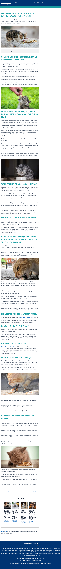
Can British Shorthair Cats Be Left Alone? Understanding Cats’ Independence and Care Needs (32, 514)
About (51, 2)
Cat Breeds (28, 2)
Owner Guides (37, 2)
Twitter (30, 545)
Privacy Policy (30, 543)
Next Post (35, 491)
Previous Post (5, 491)
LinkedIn (21, 545)
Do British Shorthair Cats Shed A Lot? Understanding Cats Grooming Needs (15, 514)
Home (2, 531)
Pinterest (40, 545)
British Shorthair (19, 2)
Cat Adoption (45, 2)
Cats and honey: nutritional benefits (9, 346)
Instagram (35, 545)
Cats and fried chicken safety (25, 317)
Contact (25, 543)
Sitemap (36, 543)
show (13, 51)
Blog (56, 2)
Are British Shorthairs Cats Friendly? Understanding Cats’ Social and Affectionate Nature (7, 514)
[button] (59, 3)
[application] (23, 2)
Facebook (26, 545)
